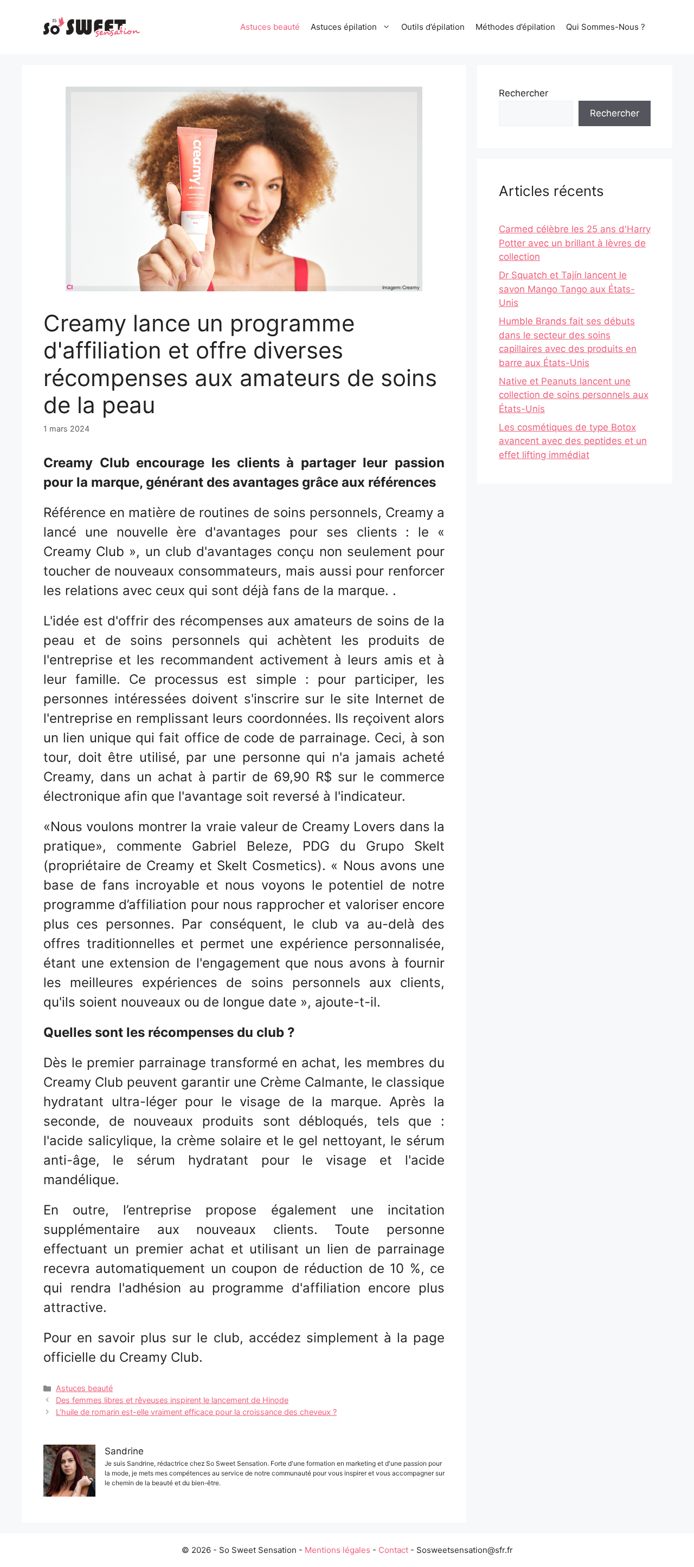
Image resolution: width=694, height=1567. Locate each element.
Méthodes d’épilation (515, 27)
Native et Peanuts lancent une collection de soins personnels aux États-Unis (573, 395)
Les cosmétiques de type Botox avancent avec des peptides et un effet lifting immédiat (573, 441)
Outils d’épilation (433, 27)
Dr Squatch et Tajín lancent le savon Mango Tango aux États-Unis (567, 289)
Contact (393, 1550)
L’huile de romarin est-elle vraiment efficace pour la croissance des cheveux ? (196, 1411)
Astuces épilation (344, 27)
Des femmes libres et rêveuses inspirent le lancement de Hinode (172, 1400)
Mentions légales (337, 1550)
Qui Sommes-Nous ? (605, 27)
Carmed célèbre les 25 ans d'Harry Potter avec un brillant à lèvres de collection (575, 243)
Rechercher (523, 93)
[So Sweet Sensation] (92, 26)
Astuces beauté (270, 27)
